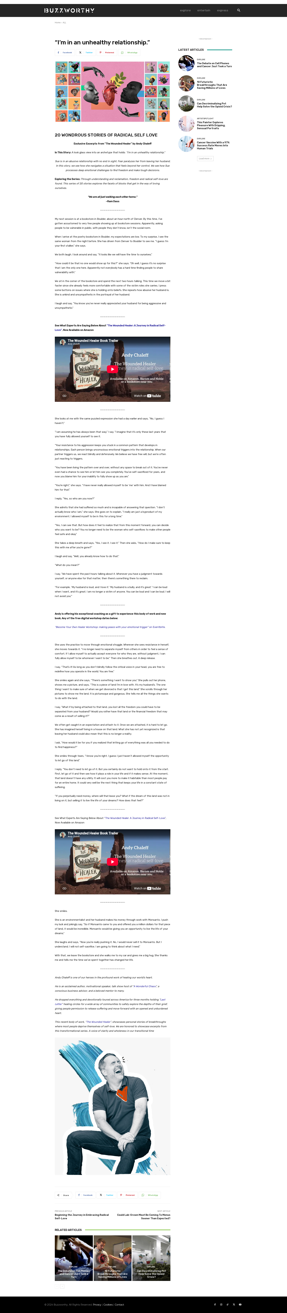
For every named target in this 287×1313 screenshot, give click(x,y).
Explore (73, 1267)
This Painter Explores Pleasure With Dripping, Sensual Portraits (211, 125)
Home (58, 22)
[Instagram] (221, 1304)
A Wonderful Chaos (145, 986)
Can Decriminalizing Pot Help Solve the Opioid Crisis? (151, 1273)
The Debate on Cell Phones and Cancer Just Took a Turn (74, 1273)
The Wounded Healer (98, 1021)
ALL (64, 22)
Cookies (108, 1304)
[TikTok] (227, 1304)
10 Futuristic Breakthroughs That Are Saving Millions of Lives (112, 1273)
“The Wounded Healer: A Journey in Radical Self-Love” (135, 818)
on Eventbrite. (110, 627)
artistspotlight (205, 119)
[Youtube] (240, 1304)
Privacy (97, 1304)
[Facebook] (215, 1304)
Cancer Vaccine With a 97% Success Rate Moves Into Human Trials (213, 145)
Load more (204, 158)
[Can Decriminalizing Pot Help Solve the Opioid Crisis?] (151, 1258)
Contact (119, 1304)
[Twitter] (234, 1304)
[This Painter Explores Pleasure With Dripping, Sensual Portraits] (186, 124)
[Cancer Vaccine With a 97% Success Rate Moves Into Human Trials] (186, 144)
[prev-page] (57, 1286)
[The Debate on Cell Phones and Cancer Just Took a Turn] (74, 1258)
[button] (238, 10)
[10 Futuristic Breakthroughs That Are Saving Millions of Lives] (113, 1258)
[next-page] (62, 1286)
